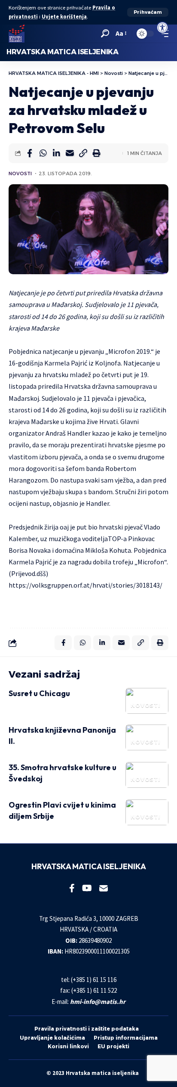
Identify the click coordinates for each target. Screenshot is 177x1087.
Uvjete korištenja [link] (64, 16)
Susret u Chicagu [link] (39, 693)
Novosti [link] (20, 173)
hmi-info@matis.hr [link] (97, 1001)
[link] (162, 28)
